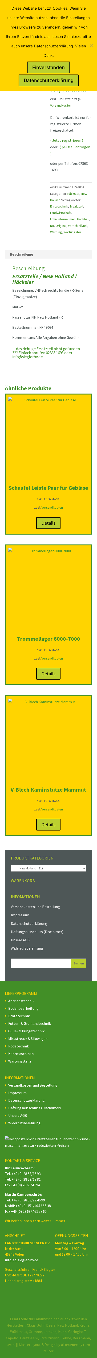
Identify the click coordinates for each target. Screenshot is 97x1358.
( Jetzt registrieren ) (66, 140)
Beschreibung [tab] (21, 254)
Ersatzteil (76, 206)
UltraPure (69, 1344)
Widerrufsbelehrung (27, 948)
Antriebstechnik (21, 1000)
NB (52, 226)
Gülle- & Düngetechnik (26, 1031)
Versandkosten (61, 105)
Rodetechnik (18, 1046)
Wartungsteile (20, 1061)
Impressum (20, 915)
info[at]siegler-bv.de (21, 1260)
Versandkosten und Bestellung (35, 906)
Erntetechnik (59, 206)
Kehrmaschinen (21, 1053)
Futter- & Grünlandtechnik (29, 1023)
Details (48, 523)
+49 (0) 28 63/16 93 (26, 1173)
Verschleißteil (77, 226)
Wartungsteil (72, 232)
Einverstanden (48, 67)
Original (61, 226)
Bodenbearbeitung (23, 1008)
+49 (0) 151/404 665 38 (33, 1205)
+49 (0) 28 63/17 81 (26, 1179)
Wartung (56, 232)
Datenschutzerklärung (29, 923)
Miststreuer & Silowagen (28, 1038)
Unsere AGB (20, 940)
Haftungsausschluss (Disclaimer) (37, 931)
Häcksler (73, 193)
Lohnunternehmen (63, 219)
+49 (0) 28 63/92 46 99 (28, 1200)
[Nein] (91, 45)
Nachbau (83, 219)
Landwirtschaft (60, 213)
